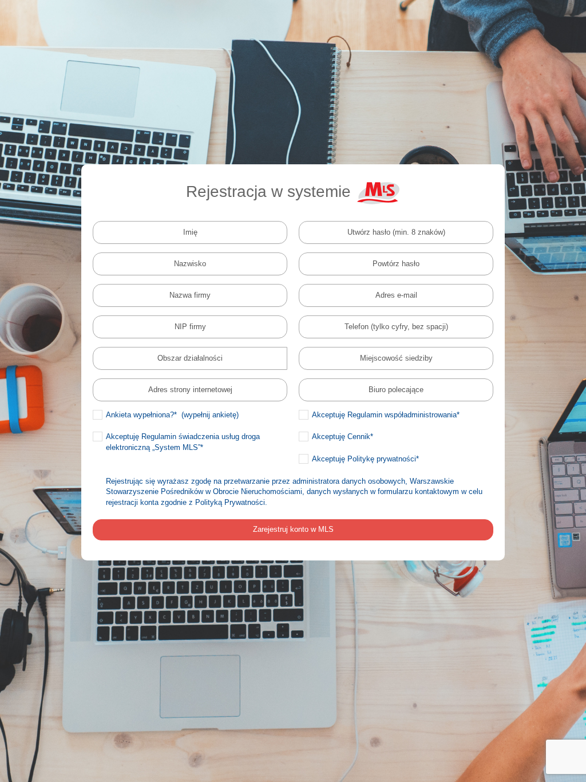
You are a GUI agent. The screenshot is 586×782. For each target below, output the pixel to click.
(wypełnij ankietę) (210, 414)
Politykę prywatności (381, 459)
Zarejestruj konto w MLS (293, 529)
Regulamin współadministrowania (402, 414)
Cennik (358, 436)
